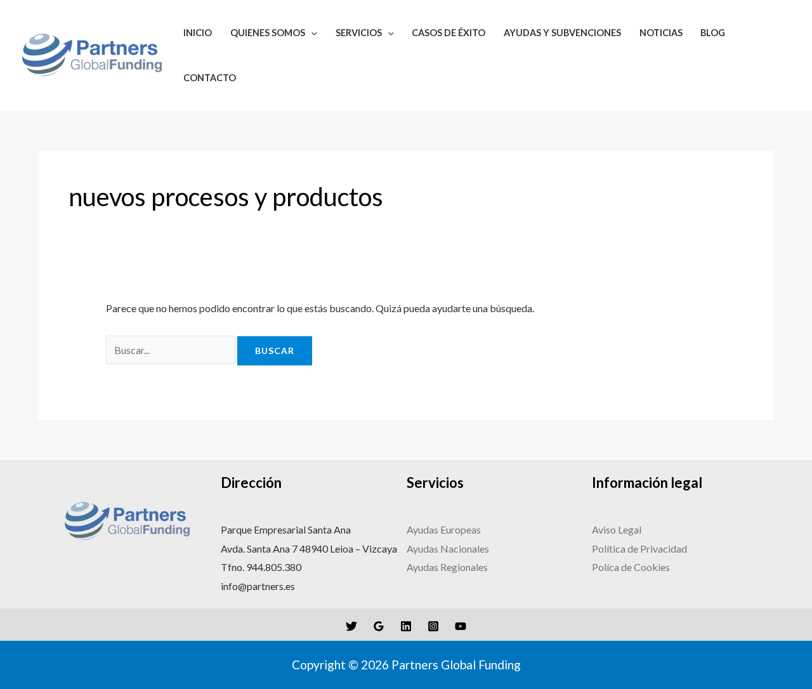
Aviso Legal (617, 529)
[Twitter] (351, 626)
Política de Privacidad (640, 548)
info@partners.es (258, 586)
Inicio (197, 32)
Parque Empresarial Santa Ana (286, 529)
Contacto (209, 77)
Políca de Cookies (631, 567)
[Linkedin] (406, 626)
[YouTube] (460, 626)
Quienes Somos (267, 32)
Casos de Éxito (448, 32)
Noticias (661, 32)
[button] (311, 32)
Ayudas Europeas (444, 529)
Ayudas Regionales (447, 567)
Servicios (359, 32)
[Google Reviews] (378, 626)
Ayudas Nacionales (448, 548)
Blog (712, 32)
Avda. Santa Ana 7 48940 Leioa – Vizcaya (309, 548)
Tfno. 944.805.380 (261, 567)
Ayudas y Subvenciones (562, 32)
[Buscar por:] (171, 350)
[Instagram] (433, 626)
